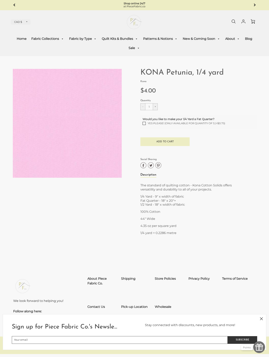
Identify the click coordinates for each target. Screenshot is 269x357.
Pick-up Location (134, 307)
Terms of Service (235, 278)
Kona (143, 81)
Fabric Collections (45, 39)
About (230, 39)
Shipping (128, 278)
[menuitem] (22, 39)
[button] (165, 141)
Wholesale (163, 307)
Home (22, 39)
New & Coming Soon (199, 39)
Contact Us (96, 307)
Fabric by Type (81, 39)
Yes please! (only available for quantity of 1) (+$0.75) (186, 123)
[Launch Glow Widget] (259, 347)
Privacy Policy (199, 278)
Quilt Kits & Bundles (118, 39)
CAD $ (18, 21)
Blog (248, 39)
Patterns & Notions (158, 39)
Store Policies (165, 278)
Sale (132, 48)
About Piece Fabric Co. (97, 281)
